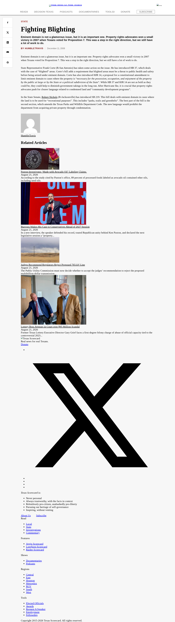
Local (29, 523)
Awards (30, 606)
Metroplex (31, 583)
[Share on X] (8, 32)
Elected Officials (35, 603)
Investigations (33, 529)
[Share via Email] (8, 52)
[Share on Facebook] (8, 22)
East (28, 577)
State (24, 21)
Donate (125, 11)
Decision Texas (43, 11)
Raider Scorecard (35, 549)
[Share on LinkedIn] (8, 42)
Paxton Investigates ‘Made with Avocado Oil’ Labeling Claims (54, 171)
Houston (30, 580)
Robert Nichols (49, 97)
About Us (26, 515)
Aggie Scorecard (34, 543)
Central (30, 574)
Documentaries (89, 11)
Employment (32, 612)
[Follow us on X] (90, 478)
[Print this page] (8, 62)
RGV (28, 586)
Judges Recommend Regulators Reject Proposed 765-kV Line (53, 264)
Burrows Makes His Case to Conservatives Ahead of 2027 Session (55, 226)
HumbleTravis (34, 48)
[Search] (159, 5)
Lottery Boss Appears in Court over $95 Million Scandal (50, 326)
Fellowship (32, 615)
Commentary (33, 532)
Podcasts (66, 11)
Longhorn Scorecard (36, 546)
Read (23, 11)
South (29, 589)
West (28, 592)
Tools (109, 11)
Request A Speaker (35, 609)
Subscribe (145, 11)
